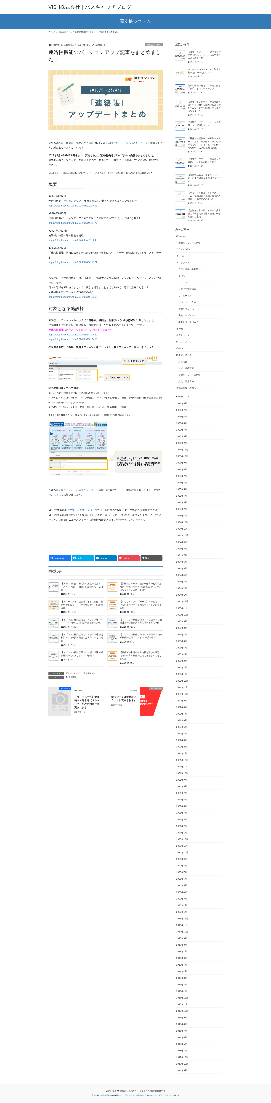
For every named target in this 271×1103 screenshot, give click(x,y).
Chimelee (181, 236)
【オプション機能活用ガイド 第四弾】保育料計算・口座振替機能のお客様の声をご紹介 (82, 637)
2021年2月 (181, 826)
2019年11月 (182, 925)
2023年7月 (181, 634)
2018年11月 (182, 1004)
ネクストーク (182, 335)
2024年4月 (181, 575)
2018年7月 (181, 1031)
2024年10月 (182, 535)
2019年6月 (181, 958)
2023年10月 (182, 614)
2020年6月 (181, 879)
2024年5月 (181, 568)
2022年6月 (181, 720)
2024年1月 (181, 595)
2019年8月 (181, 945)
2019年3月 (181, 978)
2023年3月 (181, 661)
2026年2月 (181, 443)
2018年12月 (182, 997)
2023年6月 (181, 641)
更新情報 (72, 677)
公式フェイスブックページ (82, 510)
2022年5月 (181, 727)
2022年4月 (181, 733)
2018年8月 (181, 1024)
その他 (181, 275)
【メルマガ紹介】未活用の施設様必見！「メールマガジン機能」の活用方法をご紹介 (82, 586)
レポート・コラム (187, 302)
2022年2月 (181, 746)
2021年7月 (181, 793)
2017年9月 (181, 1070)
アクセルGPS (183, 249)
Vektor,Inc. (164, 1095)
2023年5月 (181, 647)
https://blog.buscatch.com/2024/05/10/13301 (72, 297)
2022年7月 (181, 713)
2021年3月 (181, 819)
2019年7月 (181, 951)
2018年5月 (181, 1044)
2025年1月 (181, 515)
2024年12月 (182, 522)
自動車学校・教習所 (186, 388)
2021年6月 (181, 799)
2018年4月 (181, 1050)
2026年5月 (181, 423)
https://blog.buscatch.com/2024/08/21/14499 (72, 205)
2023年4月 (181, 654)
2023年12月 (182, 601)
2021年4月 (181, 812)
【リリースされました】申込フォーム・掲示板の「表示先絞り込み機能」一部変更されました (204, 196)
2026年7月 (181, 410)
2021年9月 (181, 780)
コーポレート (182, 256)
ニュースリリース (187, 282)
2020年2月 (181, 905)
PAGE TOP (261, 1067)
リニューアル (185, 295)
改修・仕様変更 (186, 368)
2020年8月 (181, 865)
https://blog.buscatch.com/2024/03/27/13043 (72, 240)
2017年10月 (182, 1064)
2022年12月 (182, 681)
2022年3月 (181, 740)
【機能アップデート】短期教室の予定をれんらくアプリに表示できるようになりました (204, 55)
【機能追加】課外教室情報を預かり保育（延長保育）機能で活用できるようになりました (141, 655)
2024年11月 (182, 528)
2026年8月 (181, 403)
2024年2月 (181, 588)
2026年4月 (181, 429)
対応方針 (182, 361)
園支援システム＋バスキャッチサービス (78, 490)
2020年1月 (181, 912)
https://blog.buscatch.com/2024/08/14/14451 (72, 334)
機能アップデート (187, 315)
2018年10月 (182, 1011)
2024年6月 (181, 562)
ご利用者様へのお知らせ (190, 269)
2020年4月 (181, 892)
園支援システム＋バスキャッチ (127, 143)
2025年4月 (181, 496)
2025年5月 (181, 489)
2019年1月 (181, 991)
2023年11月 (182, 608)
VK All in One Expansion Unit (145, 1095)
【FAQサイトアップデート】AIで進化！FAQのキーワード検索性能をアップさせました (141, 604)
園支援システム (154, 44)
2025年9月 (181, 462)
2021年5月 (181, 806)
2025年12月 (182, 449)
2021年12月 (182, 760)
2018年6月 (181, 1037)
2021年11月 (182, 766)
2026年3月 (181, 436)
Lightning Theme (123, 1095)
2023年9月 (181, 621)
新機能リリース (186, 309)
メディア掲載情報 (187, 289)
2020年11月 (182, 846)
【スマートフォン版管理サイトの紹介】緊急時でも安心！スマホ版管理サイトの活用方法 (82, 604)
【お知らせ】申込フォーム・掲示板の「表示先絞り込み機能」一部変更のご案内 (204, 213)
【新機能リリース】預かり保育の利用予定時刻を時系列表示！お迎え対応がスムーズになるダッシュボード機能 (141, 586)
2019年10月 (182, 931)
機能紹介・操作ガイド (189, 322)
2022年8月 (181, 707)
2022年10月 (182, 694)
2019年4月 (181, 971)
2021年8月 (181, 786)
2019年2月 (181, 984)
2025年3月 (181, 502)
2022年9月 (181, 700)
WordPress (107, 1095)
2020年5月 (181, 885)
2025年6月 (181, 482)
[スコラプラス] (60, 694)
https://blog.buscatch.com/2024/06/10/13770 (72, 223)
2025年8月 (181, 469)
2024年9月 (181, 542)
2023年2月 (181, 667)
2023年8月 (181, 628)
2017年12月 (182, 1057)
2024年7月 (181, 555)
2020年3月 (181, 898)
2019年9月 (181, 938)
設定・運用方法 (88, 673)
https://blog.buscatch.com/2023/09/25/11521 (72, 262)
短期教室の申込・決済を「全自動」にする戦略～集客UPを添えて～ (204, 178)
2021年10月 (182, 773)
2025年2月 (181, 509)
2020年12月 (182, 839)
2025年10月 (182, 456)
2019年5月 (181, 965)
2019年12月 (182, 918)
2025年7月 (181, 476)
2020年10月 (182, 852)
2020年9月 (181, 859)
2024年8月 (181, 548)
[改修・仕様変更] (151, 692)
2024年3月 (181, 581)
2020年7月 (181, 872)
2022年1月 (181, 753)
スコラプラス (182, 262)
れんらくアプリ (184, 341)
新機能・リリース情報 (189, 242)
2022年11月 (182, 687)
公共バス (180, 348)
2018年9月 (181, 1017)
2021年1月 (181, 832)
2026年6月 (181, 416)
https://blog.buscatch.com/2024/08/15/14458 (72, 339)
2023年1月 (181, 674)
